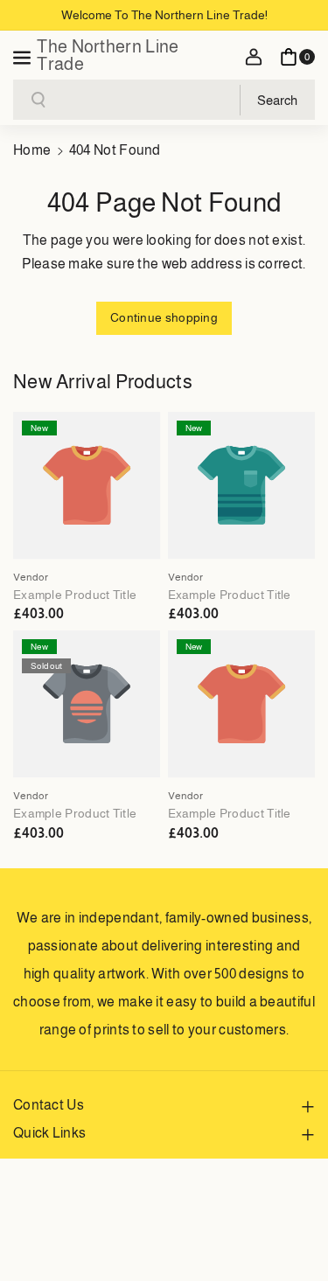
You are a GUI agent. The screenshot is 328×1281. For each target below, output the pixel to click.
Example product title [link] (74, 595)
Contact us (48, 1104)
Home (32, 150)
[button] (23, 55)
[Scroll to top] (290, 1226)
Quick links (49, 1132)
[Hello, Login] (253, 57)
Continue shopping (164, 317)
